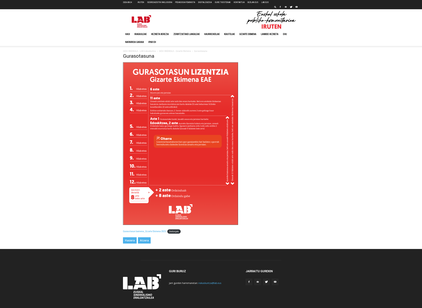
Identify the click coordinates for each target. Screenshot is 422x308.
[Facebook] (280, 7)
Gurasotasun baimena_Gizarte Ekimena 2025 (144, 231)
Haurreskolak (212, 34)
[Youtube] (296, 7)
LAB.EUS (265, 2)
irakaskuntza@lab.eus (209, 283)
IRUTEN (141, 2)
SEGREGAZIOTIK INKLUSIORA (159, 2)
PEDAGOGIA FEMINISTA (185, 2)
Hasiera (130, 240)
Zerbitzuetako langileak (186, 34)
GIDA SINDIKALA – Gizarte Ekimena (175, 51)
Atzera (144, 240)
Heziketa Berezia (160, 34)
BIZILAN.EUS (253, 2)
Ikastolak (229, 34)
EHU (285, 34)
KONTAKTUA (239, 2)
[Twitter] (291, 7)
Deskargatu (174, 231)
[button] (275, 7)
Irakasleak (141, 34)
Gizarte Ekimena (247, 34)
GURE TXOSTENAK (223, 2)
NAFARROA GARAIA (134, 42)
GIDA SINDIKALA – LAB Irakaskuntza (139, 51)
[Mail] (285, 7)
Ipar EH (152, 42)
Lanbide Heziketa (269, 34)
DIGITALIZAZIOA (205, 2)
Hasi (127, 34)
